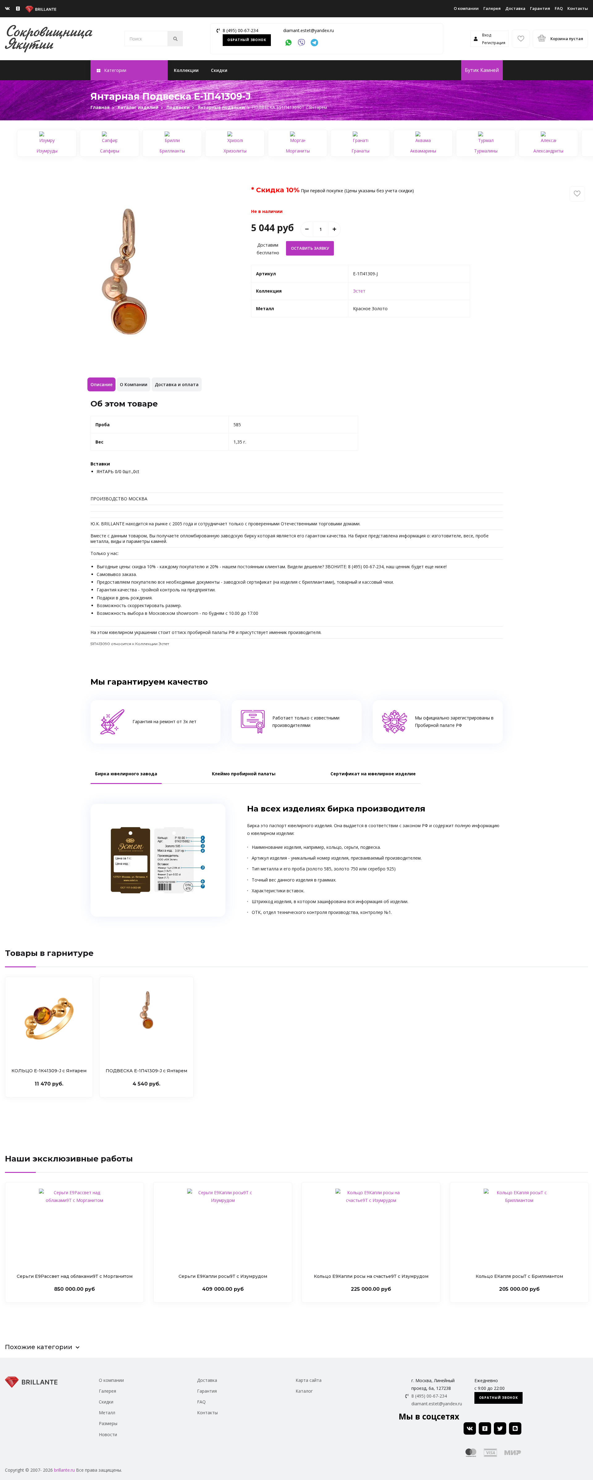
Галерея (492, 8)
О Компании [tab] (133, 384)
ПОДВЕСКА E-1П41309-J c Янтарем (146, 1071)
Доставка (515, 8)
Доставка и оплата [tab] (177, 384)
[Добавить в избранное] (577, 194)
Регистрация (493, 42)
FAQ (559, 8)
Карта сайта (309, 1380)
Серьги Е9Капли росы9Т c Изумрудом (223, 1276)
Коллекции (186, 70)
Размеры (108, 1423)
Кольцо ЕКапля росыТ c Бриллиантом (519, 1276)
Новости (108, 1434)
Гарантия (540, 8)
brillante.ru (64, 1470)
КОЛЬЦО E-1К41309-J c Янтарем (48, 1071)
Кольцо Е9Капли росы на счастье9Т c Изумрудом (371, 1276)
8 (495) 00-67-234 (240, 30)
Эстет (359, 291)
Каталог (304, 1391)
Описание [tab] (101, 384)
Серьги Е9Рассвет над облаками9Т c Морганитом (74, 1276)
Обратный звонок (246, 40)
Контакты (577, 8)
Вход (486, 35)
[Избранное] (521, 39)
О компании (466, 8)
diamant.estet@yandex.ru (308, 30)
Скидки (219, 70)
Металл (107, 1412)
